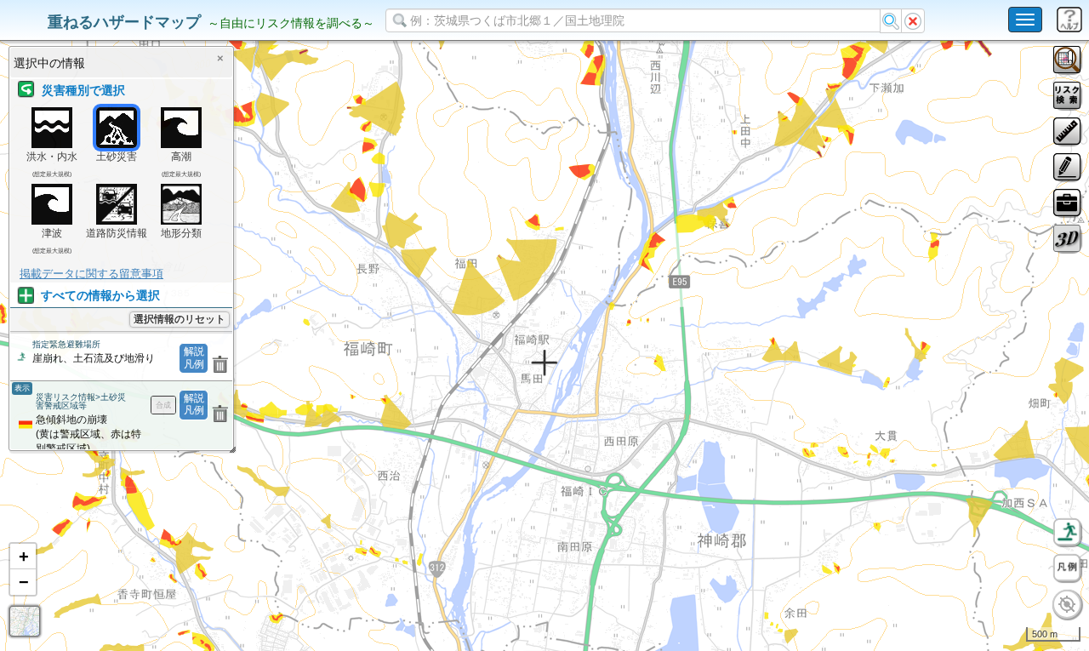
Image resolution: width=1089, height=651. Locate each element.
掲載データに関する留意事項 (91, 273)
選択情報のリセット (179, 319)
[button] (23, 556)
